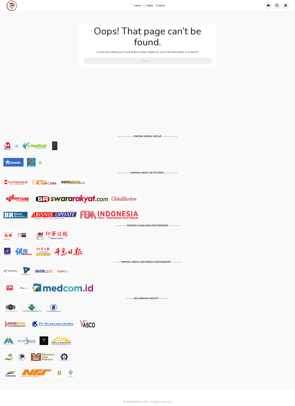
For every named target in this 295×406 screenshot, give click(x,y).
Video (149, 5)
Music (162, 5)
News (138, 5)
